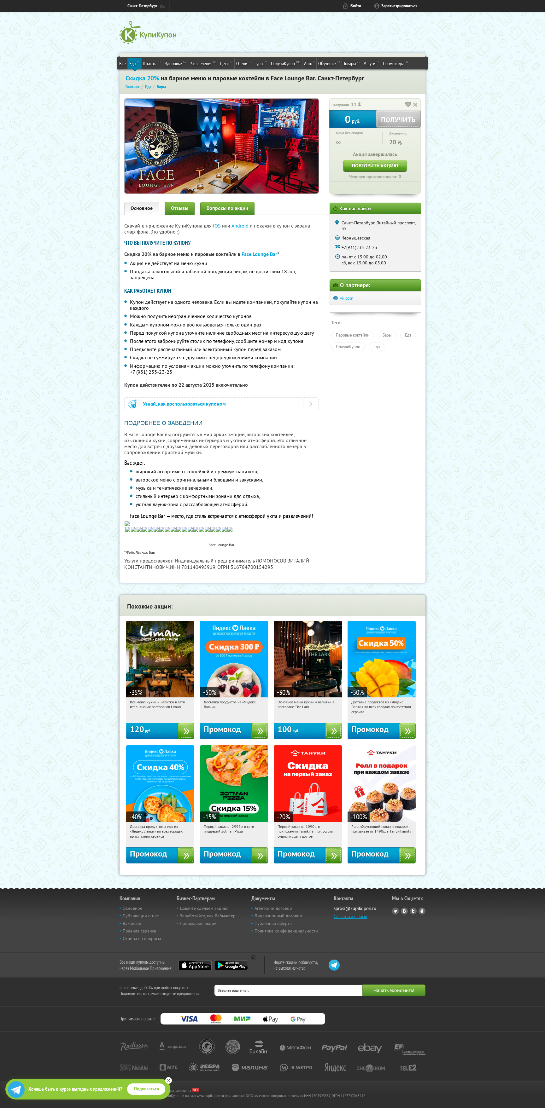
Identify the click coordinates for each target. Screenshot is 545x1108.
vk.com (346, 298)
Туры (261, 63)
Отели (243, 63)
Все (122, 63)
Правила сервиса (139, 931)
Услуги (371, 63)
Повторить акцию (375, 165)
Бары (387, 335)
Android (240, 225)
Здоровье (175, 63)
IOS (217, 225)
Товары (351, 63)
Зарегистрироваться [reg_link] (399, 6)
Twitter (413, 911)
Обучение (329, 63)
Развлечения (203, 63)
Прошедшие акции (198, 923)
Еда (134, 63)
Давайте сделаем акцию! (204, 908)
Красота (152, 63)
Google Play (231, 965)
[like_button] (408, 105)
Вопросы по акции (227, 208)
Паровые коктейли (352, 335)
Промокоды (395, 63)
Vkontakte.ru (404, 911)
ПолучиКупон (286, 63)
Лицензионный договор (278, 916)
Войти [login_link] (355, 6)
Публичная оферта (273, 923)
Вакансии (132, 923)
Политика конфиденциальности (286, 931)
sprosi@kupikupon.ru (355, 908)
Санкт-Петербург (142, 6)
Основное (142, 208)
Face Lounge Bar (259, 254)
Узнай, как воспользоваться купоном (184, 404)
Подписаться (146, 1089)
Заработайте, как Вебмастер (208, 916)
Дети (226, 63)
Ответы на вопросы (142, 938)
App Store (195, 965)
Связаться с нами (350, 916)
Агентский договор (273, 908)
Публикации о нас (141, 916)
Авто (309, 63)
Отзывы (179, 208)
